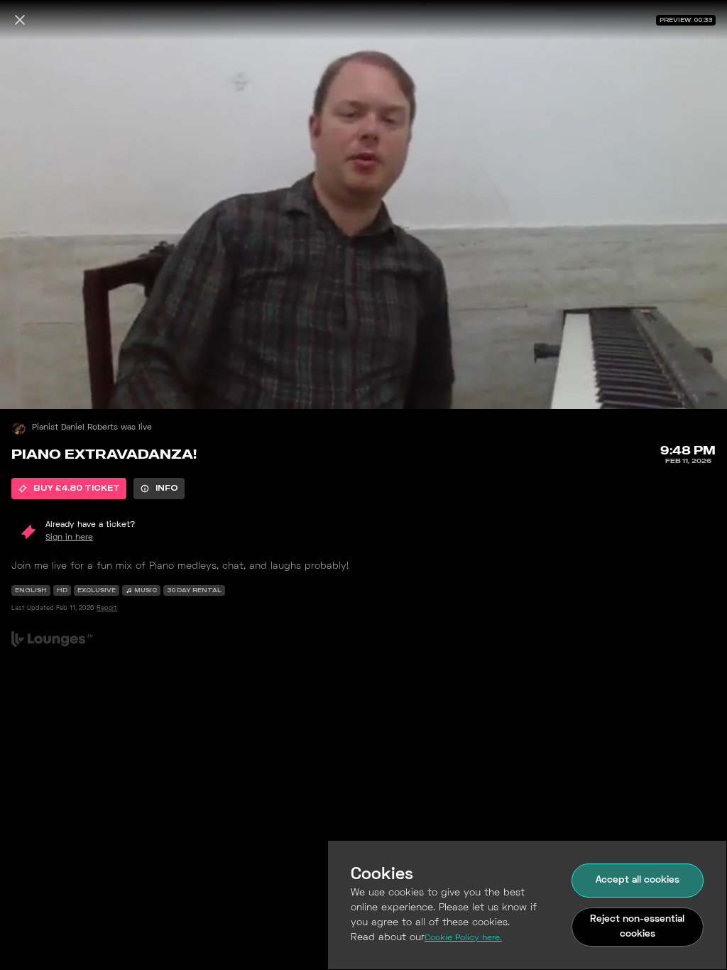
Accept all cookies (637, 880)
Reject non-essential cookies (637, 927)
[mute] (25, 383)
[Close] (19, 19)
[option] (68, 488)
